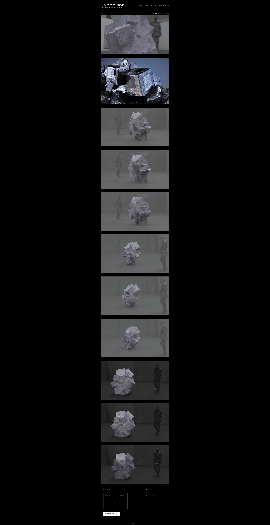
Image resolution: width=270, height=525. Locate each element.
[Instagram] (168, 5)
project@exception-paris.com (157, 495)
